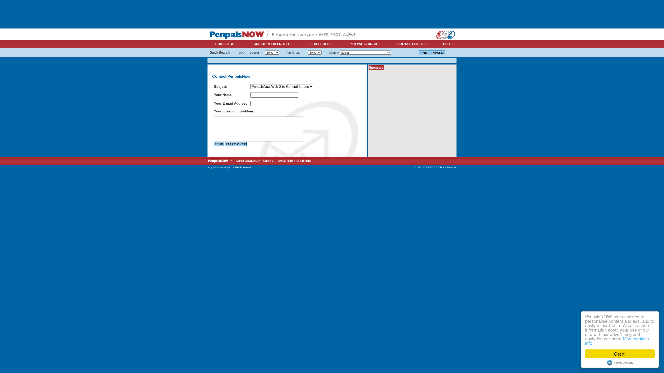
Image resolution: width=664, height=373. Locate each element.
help (447, 44)
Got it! (620, 353)
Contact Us (269, 161)
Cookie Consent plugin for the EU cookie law (620, 362)
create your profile (272, 44)
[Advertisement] (302, 14)
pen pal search (363, 44)
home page (224, 44)
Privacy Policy (285, 161)
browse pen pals (412, 44)
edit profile (320, 44)
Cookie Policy (303, 161)
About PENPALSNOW (248, 161)
